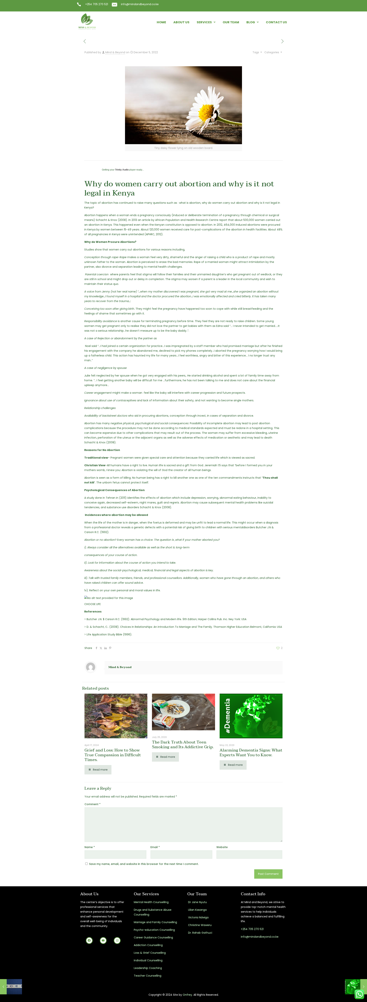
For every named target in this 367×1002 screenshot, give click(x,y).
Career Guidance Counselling (153, 937)
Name (89, 847)
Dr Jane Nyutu (197, 902)
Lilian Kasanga (197, 910)
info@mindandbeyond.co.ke (140, 4)
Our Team (231, 22)
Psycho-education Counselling (154, 930)
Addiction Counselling (148, 945)
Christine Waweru (199, 925)
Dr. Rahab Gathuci (199, 933)
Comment (92, 804)
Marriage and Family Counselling (155, 922)
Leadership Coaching (148, 968)
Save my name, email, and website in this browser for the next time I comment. (144, 864)
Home (161, 22)
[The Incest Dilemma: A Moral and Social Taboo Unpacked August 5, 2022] (11, 986)
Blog (250, 22)
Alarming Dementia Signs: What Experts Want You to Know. (251, 752)
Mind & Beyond (115, 52)
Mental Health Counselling (151, 902)
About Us (181, 22)
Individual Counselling (148, 960)
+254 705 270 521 (96, 4)
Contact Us (276, 22)
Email (155, 847)
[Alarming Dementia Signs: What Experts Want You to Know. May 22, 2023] (356, 986)
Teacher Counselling (147, 976)
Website (222, 847)
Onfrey (187, 995)
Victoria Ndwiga (198, 917)
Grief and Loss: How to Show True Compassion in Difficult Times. (112, 755)
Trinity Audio (122, 169)
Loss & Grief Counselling (150, 953)
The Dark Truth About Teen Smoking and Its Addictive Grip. (183, 744)
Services (204, 22)
